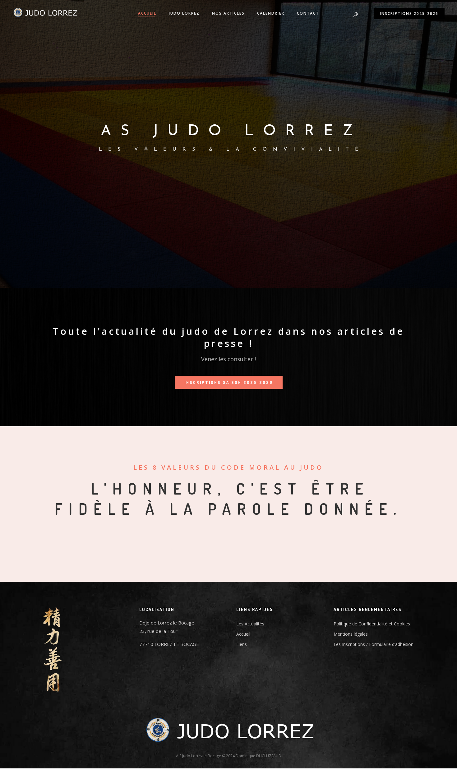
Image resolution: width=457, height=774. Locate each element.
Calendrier (270, 13)
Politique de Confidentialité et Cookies (372, 624)
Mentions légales (351, 634)
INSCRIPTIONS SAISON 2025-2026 (228, 382)
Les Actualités (250, 624)
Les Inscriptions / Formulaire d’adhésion (373, 644)
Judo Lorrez (184, 13)
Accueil (147, 13)
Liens (241, 644)
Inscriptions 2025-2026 (409, 13)
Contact (308, 13)
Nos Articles (228, 13)
